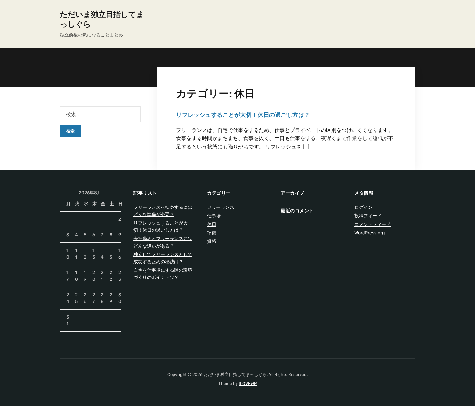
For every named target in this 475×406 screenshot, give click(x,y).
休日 (211, 224)
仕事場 (214, 215)
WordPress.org (369, 233)
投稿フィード (368, 215)
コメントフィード (372, 224)
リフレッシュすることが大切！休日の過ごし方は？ (243, 114)
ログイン (363, 207)
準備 (211, 233)
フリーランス (220, 207)
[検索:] (100, 114)
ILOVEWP (248, 383)
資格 (211, 241)
